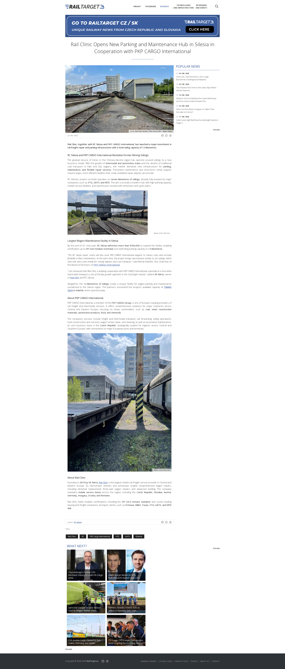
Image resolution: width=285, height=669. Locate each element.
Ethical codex (165, 661)
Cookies (193, 661)
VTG (117, 536)
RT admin (78, 522)
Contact (216, 661)
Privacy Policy (182, 661)
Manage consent (148, 661)
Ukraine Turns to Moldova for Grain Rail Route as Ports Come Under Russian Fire (196, 100)
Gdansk (139, 536)
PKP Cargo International (100, 536)
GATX (127, 536)
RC (83, 536)
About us (204, 661)
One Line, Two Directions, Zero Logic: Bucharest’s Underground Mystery (192, 78)
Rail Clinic (72, 536)
